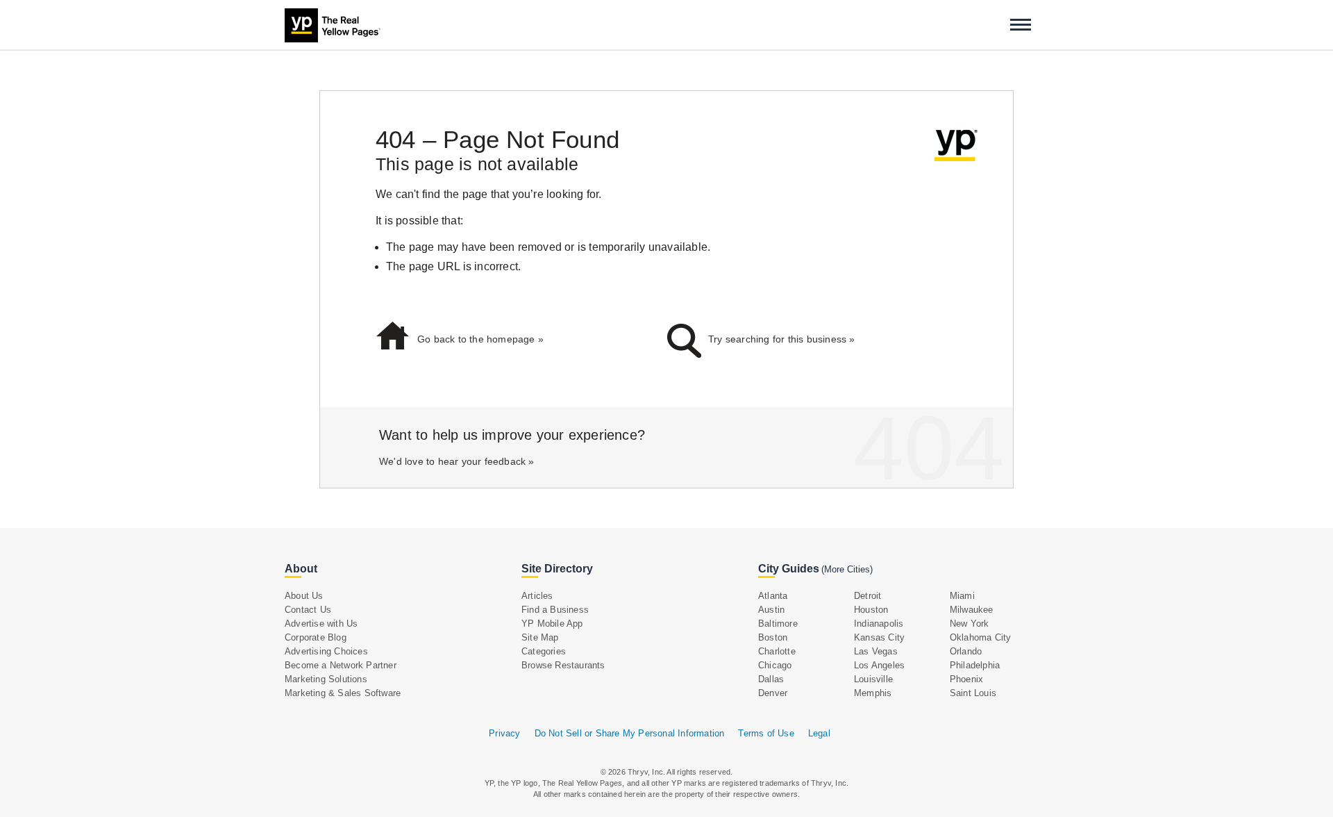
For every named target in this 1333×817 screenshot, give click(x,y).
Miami (962, 596)
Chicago (774, 665)
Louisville (873, 679)
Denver (772, 693)
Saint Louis (973, 693)
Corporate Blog (315, 637)
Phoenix (966, 679)
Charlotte (777, 651)
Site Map (540, 637)
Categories (543, 651)
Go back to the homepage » (480, 339)
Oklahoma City (981, 637)
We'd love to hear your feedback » (457, 461)
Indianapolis (878, 623)
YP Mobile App (552, 623)
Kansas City (879, 637)
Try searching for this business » (781, 339)
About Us (304, 596)
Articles (537, 596)
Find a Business (555, 609)
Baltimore (778, 623)
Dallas (771, 679)
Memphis (872, 693)
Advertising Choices (326, 651)
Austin (771, 609)
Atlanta (772, 596)
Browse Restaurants (563, 665)
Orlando (966, 651)
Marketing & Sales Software (343, 693)
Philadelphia (975, 665)
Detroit (867, 596)
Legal (819, 733)
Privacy (504, 733)
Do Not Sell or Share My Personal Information (630, 733)
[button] (1020, 25)
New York (969, 623)
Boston (772, 637)
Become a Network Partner (340, 665)
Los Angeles (879, 665)
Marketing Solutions (326, 679)
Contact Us (308, 609)
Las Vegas (876, 651)
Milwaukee (972, 609)
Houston (871, 609)
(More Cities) (847, 569)
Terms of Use (766, 733)
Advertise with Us (321, 623)
